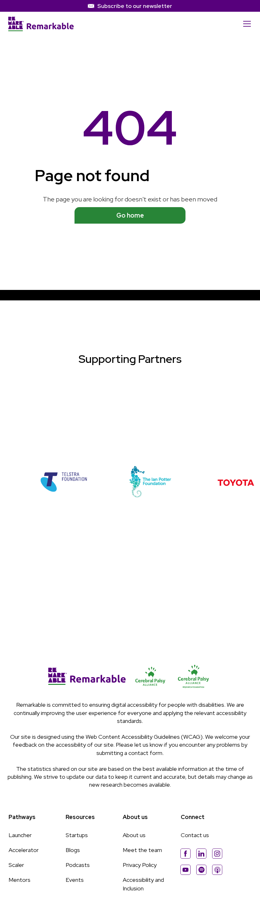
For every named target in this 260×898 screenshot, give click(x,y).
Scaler (16, 865)
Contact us (195, 835)
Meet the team (142, 850)
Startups (77, 835)
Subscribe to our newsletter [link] (134, 6)
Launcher (20, 835)
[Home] (41, 24)
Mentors (19, 879)
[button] (245, 23)
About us (134, 835)
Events (75, 879)
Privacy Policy (140, 865)
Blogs (73, 850)
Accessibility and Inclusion (143, 884)
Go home (130, 215)
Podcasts (78, 865)
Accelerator (24, 850)
